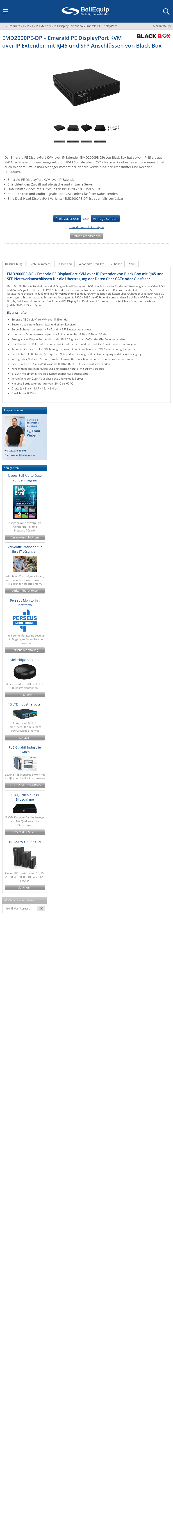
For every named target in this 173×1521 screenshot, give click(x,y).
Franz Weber (34, 433)
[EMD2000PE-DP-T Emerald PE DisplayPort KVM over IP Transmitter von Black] (59, 128)
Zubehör (116, 264)
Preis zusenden (67, 218)
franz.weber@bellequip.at (20, 455)
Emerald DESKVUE (25, 832)
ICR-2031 (25, 738)
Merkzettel (162, 26)
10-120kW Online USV (25, 842)
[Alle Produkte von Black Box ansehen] (152, 36)
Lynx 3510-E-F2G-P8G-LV (25, 785)
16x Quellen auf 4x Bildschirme (25, 797)
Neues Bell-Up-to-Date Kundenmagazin (25, 477)
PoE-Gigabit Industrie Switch (25, 749)
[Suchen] (166, 11)
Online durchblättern (25, 537)
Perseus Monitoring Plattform (25, 602)
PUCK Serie (25, 695)
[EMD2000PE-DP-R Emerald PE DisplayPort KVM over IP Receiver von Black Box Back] (73, 141)
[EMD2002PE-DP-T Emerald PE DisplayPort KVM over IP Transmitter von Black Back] (100, 128)
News (132, 264)
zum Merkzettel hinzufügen (86, 227)
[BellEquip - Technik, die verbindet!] (85, 11)
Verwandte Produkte (91, 264)
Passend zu (64, 264)
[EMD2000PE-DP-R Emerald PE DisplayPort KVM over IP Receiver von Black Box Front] (59, 141)
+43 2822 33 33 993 (15, 450)
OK (41, 908)
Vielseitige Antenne (24, 659)
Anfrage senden (105, 218)
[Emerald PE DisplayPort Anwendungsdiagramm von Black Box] (113, 128)
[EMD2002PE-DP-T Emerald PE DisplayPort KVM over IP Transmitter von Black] (86, 128)
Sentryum (25, 887)
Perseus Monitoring (25, 650)
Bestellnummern (40, 264)
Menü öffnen (5, 11)
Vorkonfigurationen (24, 591)
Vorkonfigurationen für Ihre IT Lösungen (25, 549)
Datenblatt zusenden (87, 236)
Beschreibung (14, 264)
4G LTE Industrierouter (25, 704)
